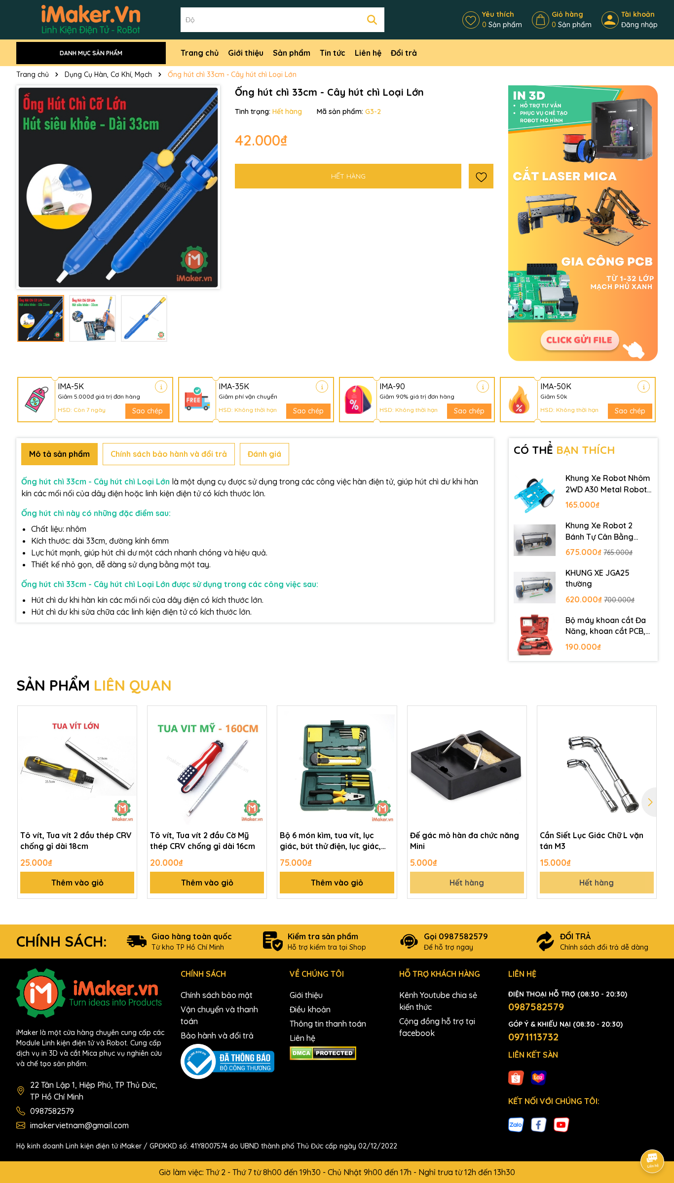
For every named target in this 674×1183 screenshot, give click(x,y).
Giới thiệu (245, 53)
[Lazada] (539, 1077)
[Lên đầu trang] (653, 1134)
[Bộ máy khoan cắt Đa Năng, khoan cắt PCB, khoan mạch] (535, 635)
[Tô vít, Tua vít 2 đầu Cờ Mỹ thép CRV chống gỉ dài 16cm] (207, 765)
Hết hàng (466, 882)
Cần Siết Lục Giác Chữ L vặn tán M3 (591, 840)
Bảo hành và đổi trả (217, 1035)
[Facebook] (539, 1123)
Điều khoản (310, 1009)
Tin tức (332, 53)
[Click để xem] (118, 187)
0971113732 (533, 1037)
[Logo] (90, 19)
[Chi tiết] (161, 386)
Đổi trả (404, 53)
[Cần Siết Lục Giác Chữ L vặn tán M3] (596, 765)
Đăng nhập (639, 24)
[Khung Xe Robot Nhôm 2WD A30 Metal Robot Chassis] (535, 493)
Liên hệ (368, 53)
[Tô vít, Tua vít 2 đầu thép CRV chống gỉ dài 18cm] (77, 765)
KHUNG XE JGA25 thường (597, 578)
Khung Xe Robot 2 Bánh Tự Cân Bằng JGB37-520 (599, 531)
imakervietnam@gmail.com (79, 1125)
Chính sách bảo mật (217, 995)
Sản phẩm (291, 53)
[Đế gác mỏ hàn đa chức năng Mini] (467, 765)
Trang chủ (200, 53)
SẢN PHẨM (94, 685)
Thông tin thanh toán (328, 1024)
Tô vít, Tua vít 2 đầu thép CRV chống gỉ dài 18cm (76, 840)
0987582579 (52, 1111)
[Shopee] (516, 1077)
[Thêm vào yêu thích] (481, 176)
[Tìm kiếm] (372, 20)
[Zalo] (516, 1123)
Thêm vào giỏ (77, 882)
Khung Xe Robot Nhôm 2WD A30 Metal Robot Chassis (607, 484)
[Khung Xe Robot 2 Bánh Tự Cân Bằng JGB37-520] (535, 540)
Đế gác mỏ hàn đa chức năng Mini (464, 840)
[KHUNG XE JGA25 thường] (535, 587)
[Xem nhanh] (126, 751)
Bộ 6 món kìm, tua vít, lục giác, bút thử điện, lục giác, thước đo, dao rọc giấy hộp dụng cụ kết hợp (331, 841)
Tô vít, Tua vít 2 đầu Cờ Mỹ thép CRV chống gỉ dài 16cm (202, 840)
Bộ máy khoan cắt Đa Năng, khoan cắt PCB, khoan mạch (605, 626)
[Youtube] (561, 1123)
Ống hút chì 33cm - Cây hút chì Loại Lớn (96, 481)
